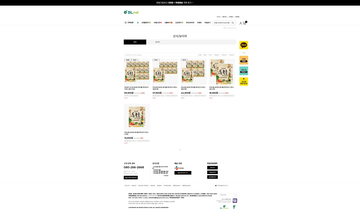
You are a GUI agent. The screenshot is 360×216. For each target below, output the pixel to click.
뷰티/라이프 (190, 23)
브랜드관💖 (158, 23)
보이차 (157, 42)
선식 (135, 42)
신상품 (199, 55)
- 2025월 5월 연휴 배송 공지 (160, 173)
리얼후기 (207, 23)
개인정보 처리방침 (143, 185)
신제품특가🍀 (146, 23)
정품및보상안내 (186, 185)
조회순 (210, 55)
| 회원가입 (223, 16)
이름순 (205, 55)
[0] (245, 24)
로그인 (218, 16)
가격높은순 (224, 55)
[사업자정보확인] (151, 195)
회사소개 (127, 185)
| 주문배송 (236, 16)
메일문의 (159, 185)
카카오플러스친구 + (222, 185)
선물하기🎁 (169, 23)
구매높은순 (216, 55)
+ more (166, 175)
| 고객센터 (230, 16)
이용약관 (152, 185)
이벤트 (199, 23)
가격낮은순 (231, 55)
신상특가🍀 (179, 23)
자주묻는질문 (167, 185)
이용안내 (133, 185)
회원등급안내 (176, 185)
